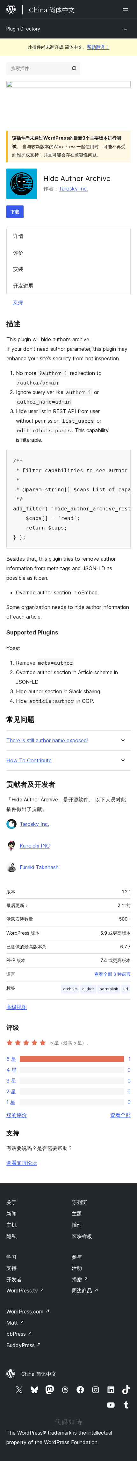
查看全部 (120, 1115)
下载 (15, 211)
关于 (11, 1202)
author (88, 989)
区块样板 (82, 1236)
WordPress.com (28, 1311)
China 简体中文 (38, 1374)
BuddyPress (23, 1345)
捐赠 (80, 1279)
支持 (18, 302)
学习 (11, 1257)
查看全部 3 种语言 (112, 974)
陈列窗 (79, 1202)
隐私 (11, 1236)
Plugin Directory (23, 28)
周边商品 (85, 1290)
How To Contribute (29, 761)
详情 (18, 236)
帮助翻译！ (98, 47)
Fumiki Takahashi (40, 867)
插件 (77, 1225)
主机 (11, 1225)
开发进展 (23, 285)
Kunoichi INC (35, 845)
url (125, 989)
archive (70, 989)
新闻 (11, 1213)
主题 (77, 1213)
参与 (77, 1257)
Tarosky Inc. (73, 188)
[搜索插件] (74, 68)
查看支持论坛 (21, 1163)
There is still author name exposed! (47, 740)
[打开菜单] (127, 9)
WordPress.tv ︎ (25, 1290)
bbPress (19, 1334)
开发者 (14, 1279)
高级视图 (16, 1007)
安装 (18, 269)
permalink (108, 989)
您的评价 (16, 1115)
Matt (15, 1322)
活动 (77, 1268)
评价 (18, 253)
